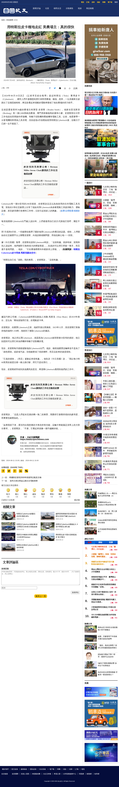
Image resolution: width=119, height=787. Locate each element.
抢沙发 (77, 500)
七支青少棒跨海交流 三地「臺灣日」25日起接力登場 (110, 190)
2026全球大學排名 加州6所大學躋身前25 (110, 424)
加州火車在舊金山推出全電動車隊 (24, 481)
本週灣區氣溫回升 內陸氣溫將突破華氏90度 (110, 296)
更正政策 (14, 769)
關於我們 (5, 769)
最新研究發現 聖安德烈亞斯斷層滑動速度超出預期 (110, 270)
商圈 (103, 2)
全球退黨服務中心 (69, 774)
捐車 (93, 2)
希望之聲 (57, 774)
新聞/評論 (37, 8)
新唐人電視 (25, 774)
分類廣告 (69, 8)
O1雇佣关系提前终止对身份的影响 (110, 464)
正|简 (75, 88)
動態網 (89, 774)
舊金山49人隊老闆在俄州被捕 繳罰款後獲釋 (110, 243)
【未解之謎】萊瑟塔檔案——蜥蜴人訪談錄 (110, 397)
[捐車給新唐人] (101, 83)
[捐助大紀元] (101, 739)
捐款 (98, 2)
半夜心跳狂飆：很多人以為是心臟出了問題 (110, 384)
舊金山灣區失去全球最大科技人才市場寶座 (110, 216)
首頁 (3, 20)
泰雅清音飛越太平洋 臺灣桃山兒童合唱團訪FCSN (110, 230)
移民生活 (57, 8)
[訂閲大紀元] (101, 696)
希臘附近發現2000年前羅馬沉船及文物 (25, 477)
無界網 (96, 774)
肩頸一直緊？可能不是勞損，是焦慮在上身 (110, 410)
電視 (82, 2)
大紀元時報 (47, 774)
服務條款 (24, 769)
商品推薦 (90, 8)
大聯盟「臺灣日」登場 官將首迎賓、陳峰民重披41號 (110, 203)
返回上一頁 (40, 596)
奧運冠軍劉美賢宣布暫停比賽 (110, 308)
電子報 (110, 2)
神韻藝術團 (36, 774)
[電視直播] (101, 761)
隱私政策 (33, 769)
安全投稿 (42, 769)
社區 (47, 8)
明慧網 (81, 774)
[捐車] (101, 346)
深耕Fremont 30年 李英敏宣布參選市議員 (110, 451)
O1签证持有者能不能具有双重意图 (110, 437)
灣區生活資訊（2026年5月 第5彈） (110, 477)
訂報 (87, 2)
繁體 (116, 2)
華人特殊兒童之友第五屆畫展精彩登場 (110, 283)
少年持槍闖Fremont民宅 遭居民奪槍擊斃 (110, 256)
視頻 (80, 8)
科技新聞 (10, 20)
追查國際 (15, 774)
